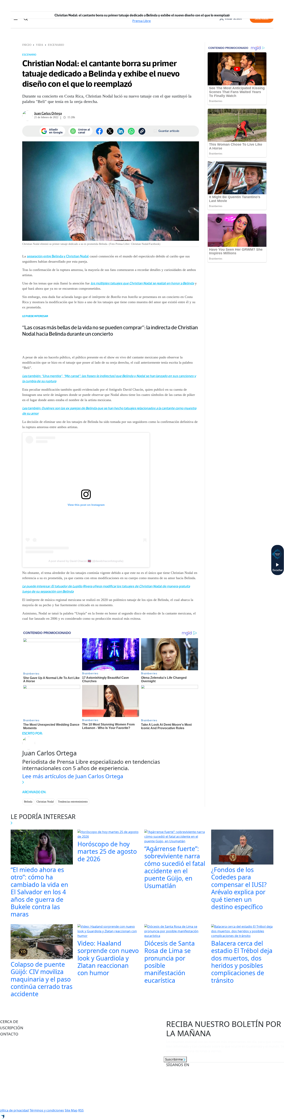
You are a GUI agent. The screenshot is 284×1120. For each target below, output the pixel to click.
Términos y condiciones (47, 1110)
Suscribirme (174, 1059)
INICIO (26, 44)
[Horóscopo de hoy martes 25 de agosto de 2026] (108, 834)
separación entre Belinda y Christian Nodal (58, 256)
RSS (81, 1110)
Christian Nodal (45, 801)
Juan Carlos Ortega (48, 113)
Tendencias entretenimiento (73, 801)
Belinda (28, 801)
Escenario (56, 44)
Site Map (71, 1110)
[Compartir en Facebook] (99, 131)
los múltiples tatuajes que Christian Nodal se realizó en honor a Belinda (142, 283)
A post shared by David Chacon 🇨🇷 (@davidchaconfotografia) (85, 561)
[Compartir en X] (110, 131)
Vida (39, 44)
